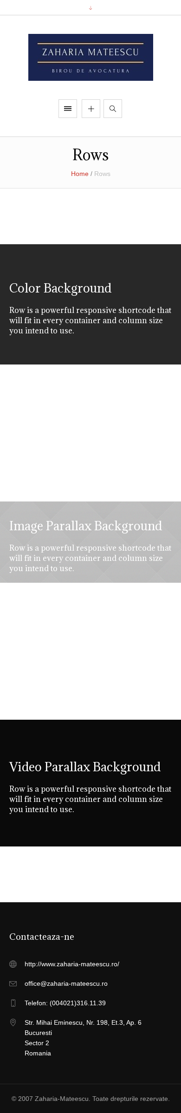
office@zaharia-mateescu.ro (66, 983)
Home (80, 173)
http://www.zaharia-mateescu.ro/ (72, 964)
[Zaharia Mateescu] (90, 57)
